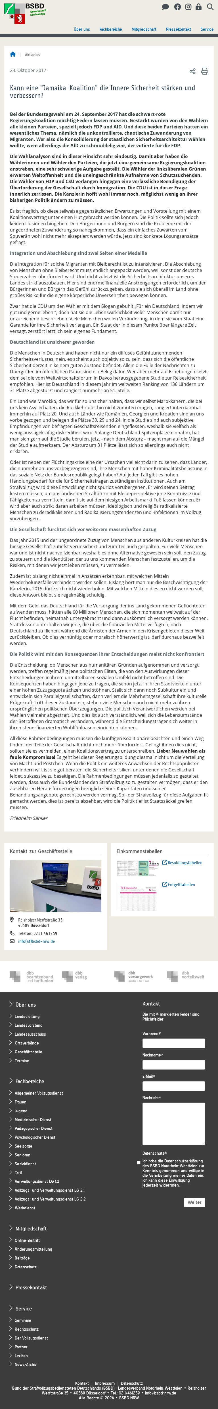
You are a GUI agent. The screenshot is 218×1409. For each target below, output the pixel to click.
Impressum (105, 1383)
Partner (21, 1347)
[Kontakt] (164, 7)
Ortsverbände (27, 1043)
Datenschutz (26, 1267)
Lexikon (21, 1355)
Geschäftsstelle (28, 1052)
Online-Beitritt (27, 1240)
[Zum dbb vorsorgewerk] (136, 976)
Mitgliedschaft (144, 29)
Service (207, 29)
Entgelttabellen (181, 884)
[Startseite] (13, 54)
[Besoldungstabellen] (138, 868)
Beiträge (22, 1258)
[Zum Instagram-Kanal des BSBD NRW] (186, 7)
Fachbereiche (111, 29)
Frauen (20, 1102)
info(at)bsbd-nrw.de (36, 941)
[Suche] (208, 7)
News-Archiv (26, 1364)
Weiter (195, 1202)
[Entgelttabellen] (138, 896)
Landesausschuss (30, 1034)
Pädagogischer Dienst (34, 1128)
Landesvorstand (29, 1025)
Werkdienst (25, 1208)
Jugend (21, 1111)
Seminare (23, 1320)
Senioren (22, 1155)
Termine (22, 1060)
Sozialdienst (25, 1164)
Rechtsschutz (27, 1329)
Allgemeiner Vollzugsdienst (39, 1093)
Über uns (82, 29)
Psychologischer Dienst (35, 1137)
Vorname (151, 1033)
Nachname (153, 1055)
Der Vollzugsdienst (31, 1338)
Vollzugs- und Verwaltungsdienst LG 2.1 (50, 1190)
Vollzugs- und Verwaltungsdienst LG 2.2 (50, 1199)
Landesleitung (27, 1016)
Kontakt (82, 1383)
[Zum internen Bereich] (197, 7)
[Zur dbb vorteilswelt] (188, 976)
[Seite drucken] (203, 71)
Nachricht (151, 1097)
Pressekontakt (178, 29)
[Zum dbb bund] (31, 976)
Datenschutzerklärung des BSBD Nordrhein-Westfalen (172, 1163)
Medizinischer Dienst (33, 1119)
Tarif (18, 1172)
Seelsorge (23, 1146)
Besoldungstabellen (185, 862)
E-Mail (148, 1076)
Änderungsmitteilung (33, 1249)
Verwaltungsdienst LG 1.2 (37, 1181)
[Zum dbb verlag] (83, 976)
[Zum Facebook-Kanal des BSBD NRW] (175, 7)
